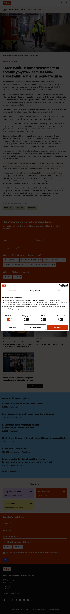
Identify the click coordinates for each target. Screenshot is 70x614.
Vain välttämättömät (35, 327)
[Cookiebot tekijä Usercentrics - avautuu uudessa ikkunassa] (60, 285)
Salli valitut (12, 327)
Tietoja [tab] (58, 290)
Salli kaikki (57, 327)
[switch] (26, 319)
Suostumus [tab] (12, 290)
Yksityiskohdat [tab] (35, 290)
